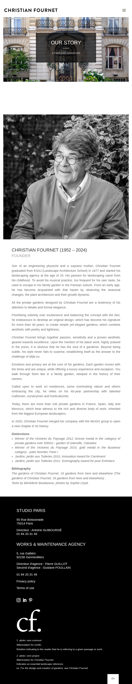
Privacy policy (25, 581)
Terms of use (25, 588)
